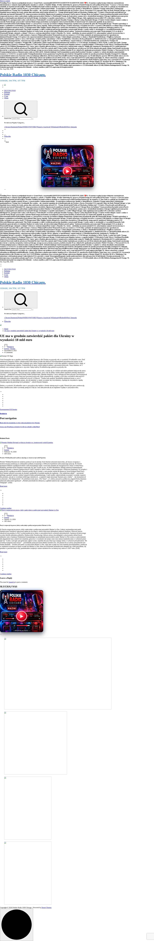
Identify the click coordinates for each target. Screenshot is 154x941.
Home (6, 329)
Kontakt (7, 94)
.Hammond (14, 127)
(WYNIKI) (33, 127)
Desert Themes (46, 907)
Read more (3, 486)
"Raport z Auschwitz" (44, 127)
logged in (12, 582)
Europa (6, 349)
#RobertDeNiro (64, 127)
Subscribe (7, 136)
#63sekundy (55, 127)
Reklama (7, 92)
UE (10, 409)
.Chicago (7, 127)
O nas (6, 96)
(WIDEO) (25, 127)
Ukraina (12, 349)
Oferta (6, 98)
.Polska (20, 127)
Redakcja (11, 347)
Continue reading (5, 508)
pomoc (7, 409)
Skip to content (5, 1)
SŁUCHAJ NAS (10, 90)
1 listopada (73, 127)
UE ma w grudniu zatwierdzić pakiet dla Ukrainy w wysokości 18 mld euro (29, 331)
